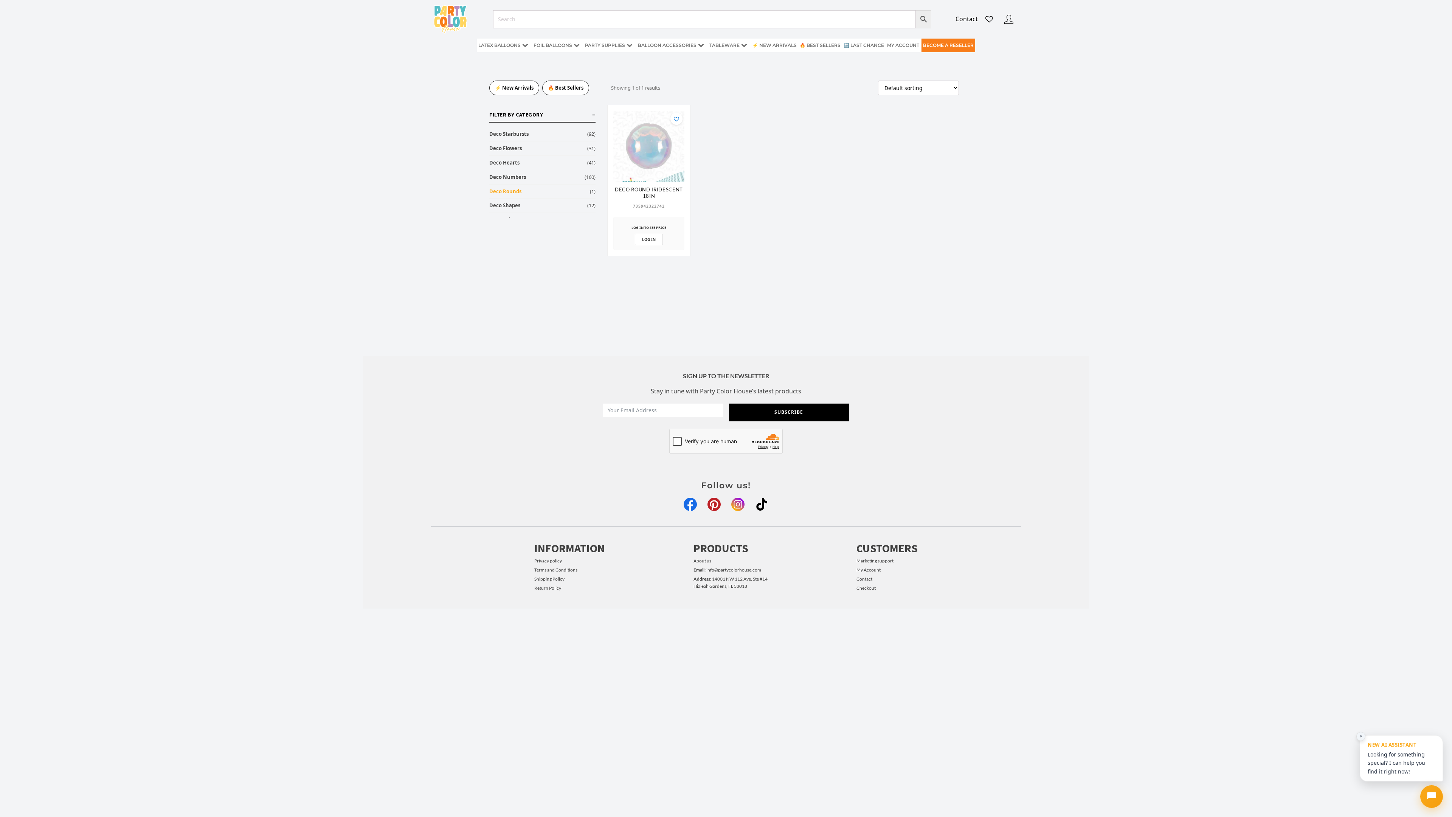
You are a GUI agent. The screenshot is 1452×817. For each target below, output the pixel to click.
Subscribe (788, 412)
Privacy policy (548, 561)
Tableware (724, 45)
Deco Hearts (504, 162)
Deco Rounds (505, 191)
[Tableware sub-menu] (745, 46)
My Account (868, 570)
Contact (967, 19)
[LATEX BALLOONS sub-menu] (526, 46)
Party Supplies (605, 45)
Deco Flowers (505, 148)
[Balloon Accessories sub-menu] (702, 46)
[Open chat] (1431, 796)
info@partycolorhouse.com (727, 570)
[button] (676, 119)
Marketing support (875, 561)
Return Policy (547, 588)
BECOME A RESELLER (948, 45)
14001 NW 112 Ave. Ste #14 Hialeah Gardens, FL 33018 (730, 582)
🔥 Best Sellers (820, 45)
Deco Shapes (504, 205)
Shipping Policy (549, 579)
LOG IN (649, 239)
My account (903, 45)
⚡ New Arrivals (774, 45)
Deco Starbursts (509, 133)
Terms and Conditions (555, 570)
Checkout (866, 588)
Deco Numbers (507, 177)
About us (702, 561)
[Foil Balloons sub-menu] (578, 46)
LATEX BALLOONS (499, 45)
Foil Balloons (553, 45)
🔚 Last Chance (864, 45)
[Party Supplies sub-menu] (631, 46)
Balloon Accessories (667, 45)
